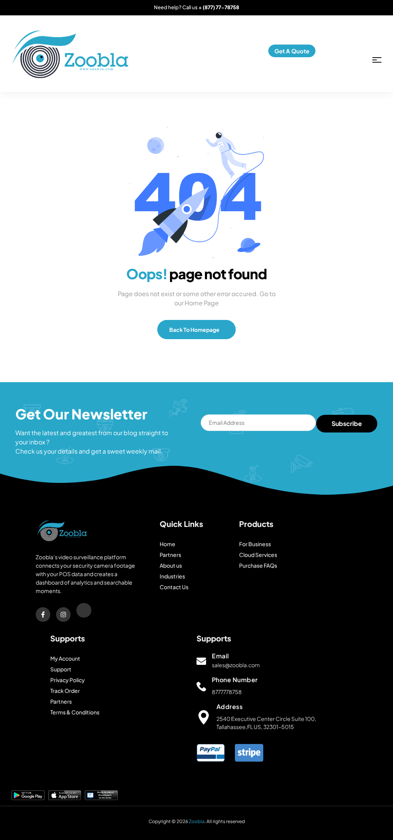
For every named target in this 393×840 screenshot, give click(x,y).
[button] (291, 51)
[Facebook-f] (43, 614)
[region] (196, 798)
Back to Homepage (194, 329)
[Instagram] (63, 614)
